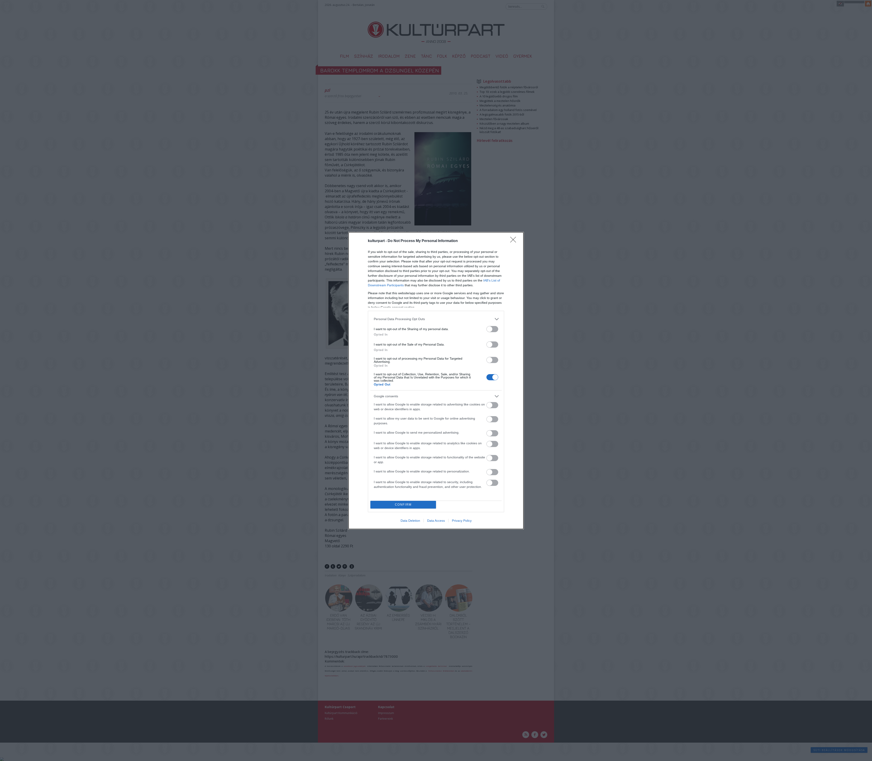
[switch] (492, 329)
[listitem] (436, 319)
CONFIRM (403, 504)
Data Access (436, 520)
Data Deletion (410, 520)
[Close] (514, 241)
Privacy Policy (462, 520)
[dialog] (436, 380)
